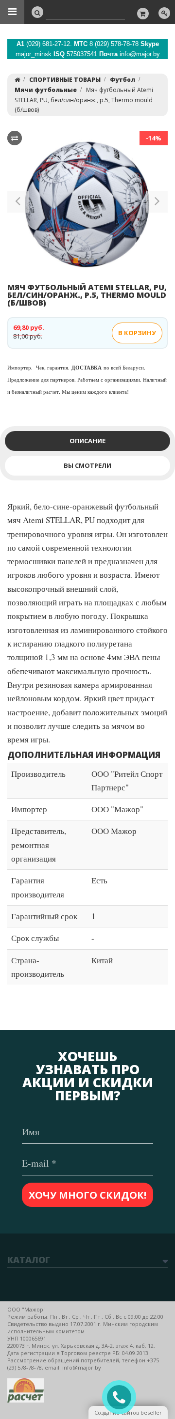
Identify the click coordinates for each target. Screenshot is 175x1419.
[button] (18, 203)
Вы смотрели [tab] (87, 465)
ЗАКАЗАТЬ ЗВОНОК (123, 1397)
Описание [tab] (87, 440)
